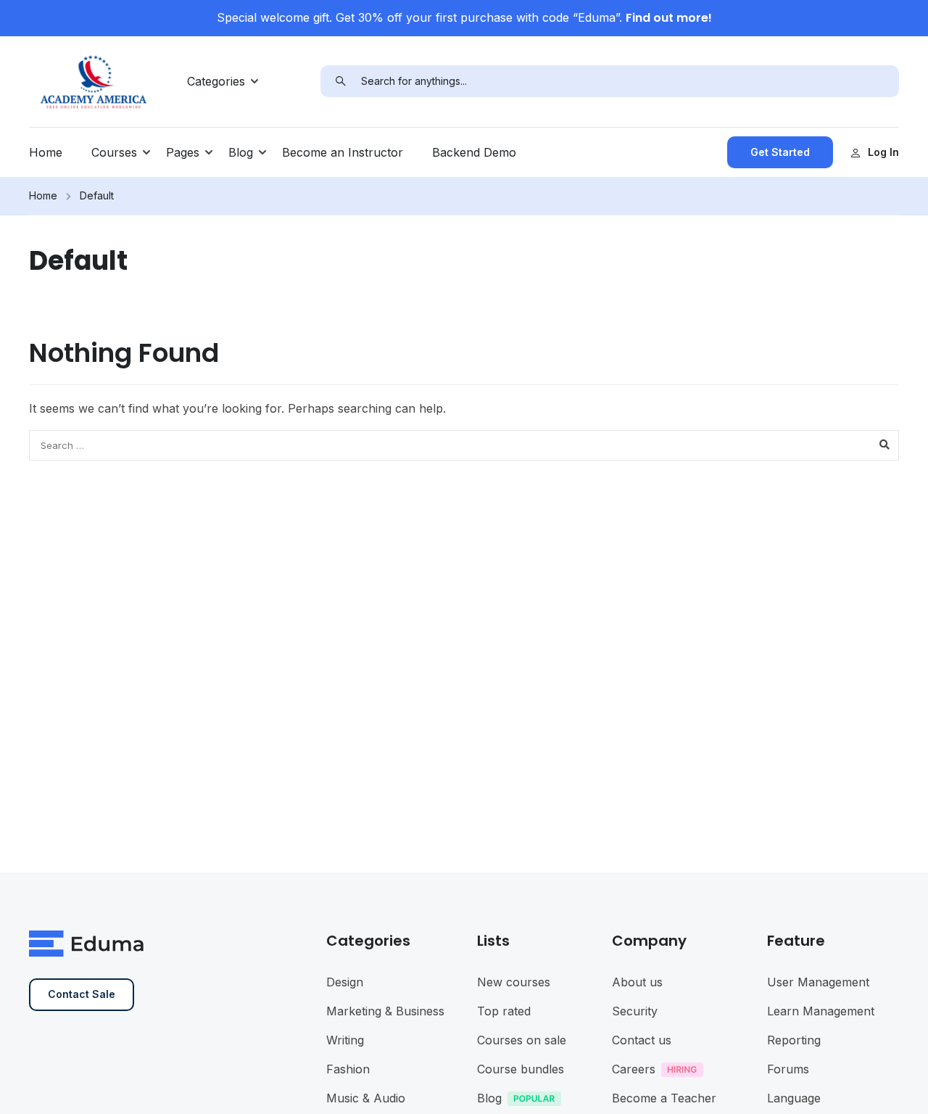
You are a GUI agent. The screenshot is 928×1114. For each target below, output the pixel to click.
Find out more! (669, 17)
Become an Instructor (342, 152)
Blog (240, 152)
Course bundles (520, 1069)
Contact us (641, 1040)
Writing (345, 1040)
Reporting (794, 1040)
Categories (216, 81)
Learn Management (820, 1011)
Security (635, 1011)
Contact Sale (81, 994)
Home (45, 152)
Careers (633, 1069)
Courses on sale (521, 1040)
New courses (513, 982)
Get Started (780, 152)
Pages (182, 152)
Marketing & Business (385, 1011)
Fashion (348, 1069)
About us (637, 982)
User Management (818, 982)
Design (344, 982)
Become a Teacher (664, 1098)
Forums (788, 1069)
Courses (114, 152)
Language (794, 1098)
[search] (340, 81)
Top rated (504, 1011)
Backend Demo (474, 152)
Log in (883, 152)
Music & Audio (365, 1098)
